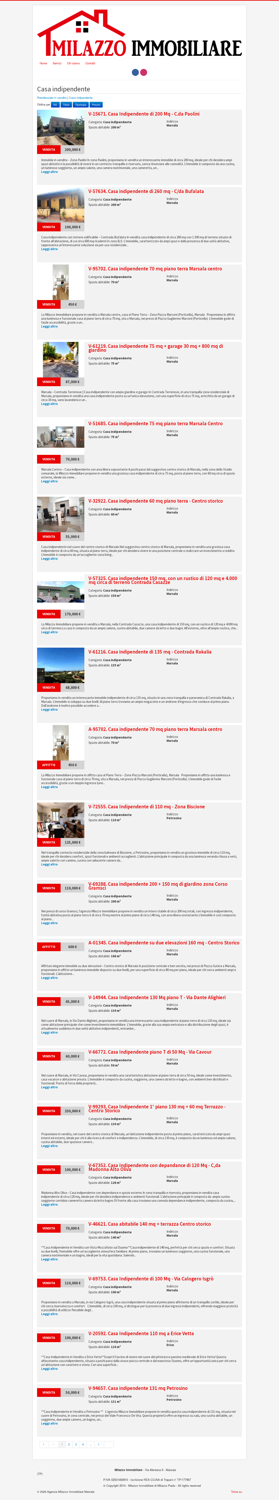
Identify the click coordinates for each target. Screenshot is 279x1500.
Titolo (66, 104)
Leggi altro (49, 172)
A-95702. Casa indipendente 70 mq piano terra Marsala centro (155, 729)
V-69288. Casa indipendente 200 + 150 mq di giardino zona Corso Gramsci (158, 886)
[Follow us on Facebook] (135, 72)
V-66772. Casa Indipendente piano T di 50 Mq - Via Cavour (150, 1052)
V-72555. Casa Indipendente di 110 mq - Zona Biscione (146, 807)
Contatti (90, 63)
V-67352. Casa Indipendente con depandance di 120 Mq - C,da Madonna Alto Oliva (154, 1167)
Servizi (57, 63)
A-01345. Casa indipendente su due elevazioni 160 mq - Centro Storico (164, 943)
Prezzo (96, 104)
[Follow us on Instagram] (143, 72)
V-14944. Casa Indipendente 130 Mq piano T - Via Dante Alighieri (157, 997)
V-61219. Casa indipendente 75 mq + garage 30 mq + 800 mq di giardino (155, 348)
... (90, 1444)
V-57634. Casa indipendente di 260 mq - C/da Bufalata (146, 191)
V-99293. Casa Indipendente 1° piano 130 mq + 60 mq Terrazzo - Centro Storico (157, 1109)
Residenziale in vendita (51, 98)
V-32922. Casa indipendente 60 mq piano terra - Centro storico (155, 501)
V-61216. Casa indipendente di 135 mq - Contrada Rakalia (150, 652)
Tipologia (80, 104)
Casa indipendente (80, 98)
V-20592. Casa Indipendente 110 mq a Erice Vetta (141, 1333)
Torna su (236, 1492)
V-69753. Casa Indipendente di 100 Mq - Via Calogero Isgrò (151, 1279)
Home (43, 63)
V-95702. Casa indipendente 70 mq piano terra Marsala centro (155, 269)
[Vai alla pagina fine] (109, 1444)
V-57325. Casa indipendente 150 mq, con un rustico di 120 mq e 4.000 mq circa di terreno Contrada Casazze (162, 580)
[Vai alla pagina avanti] (99, 1444)
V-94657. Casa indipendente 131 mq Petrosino (138, 1388)
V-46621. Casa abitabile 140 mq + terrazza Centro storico (149, 1224)
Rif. (55, 104)
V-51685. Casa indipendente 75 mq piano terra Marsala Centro (155, 423)
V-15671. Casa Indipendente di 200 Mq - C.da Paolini (143, 114)
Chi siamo (73, 63)
